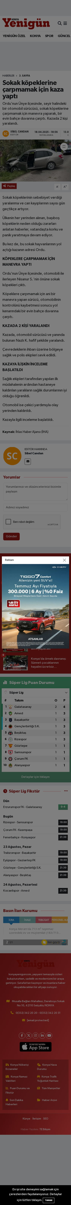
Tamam (48, 1200)
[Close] (64, 560)
